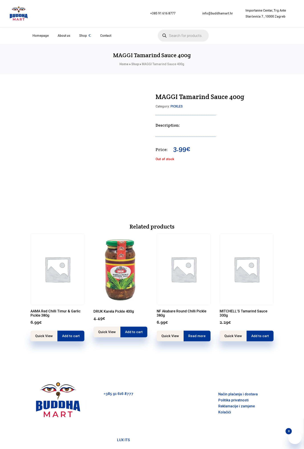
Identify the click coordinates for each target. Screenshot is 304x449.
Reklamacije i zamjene (236, 406)
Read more (197, 336)
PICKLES (176, 106)
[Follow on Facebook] (159, 416)
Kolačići (224, 412)
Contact (105, 35)
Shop (83, 35)
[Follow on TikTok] (176, 416)
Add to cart (71, 336)
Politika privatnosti (233, 400)
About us (64, 35)
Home (124, 64)
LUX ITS (123, 440)
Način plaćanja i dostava (238, 394)
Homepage (40, 35)
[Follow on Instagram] (168, 416)
